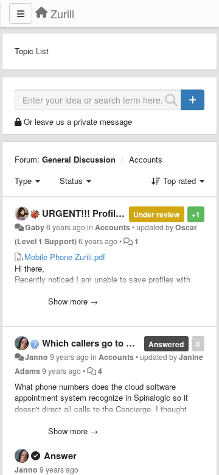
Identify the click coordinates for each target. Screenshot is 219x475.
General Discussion (79, 159)
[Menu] (20, 13)
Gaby (34, 227)
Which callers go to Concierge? (108, 343)
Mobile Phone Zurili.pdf (64, 256)
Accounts (145, 159)
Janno (36, 356)
